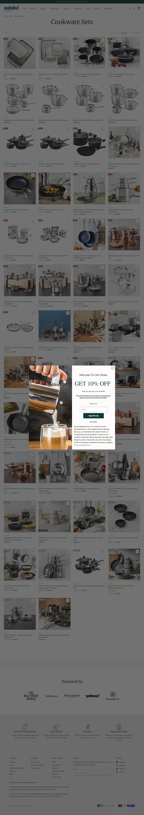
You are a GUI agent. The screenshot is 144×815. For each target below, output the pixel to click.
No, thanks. (93, 422)
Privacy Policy (79, 445)
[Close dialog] (112, 368)
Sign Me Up (94, 415)
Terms (88, 445)
